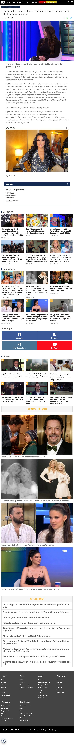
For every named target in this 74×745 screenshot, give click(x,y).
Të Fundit (16, 7)
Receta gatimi (61, 692)
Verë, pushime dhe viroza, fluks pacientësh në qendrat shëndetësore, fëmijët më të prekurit (60, 319)
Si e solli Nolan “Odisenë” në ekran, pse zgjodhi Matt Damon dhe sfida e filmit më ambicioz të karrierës (11, 259)
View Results (15, 200)
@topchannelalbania (19, 348)
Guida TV (3, 721)
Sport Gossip (42, 697)
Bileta (21, 708)
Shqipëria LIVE (5, 711)
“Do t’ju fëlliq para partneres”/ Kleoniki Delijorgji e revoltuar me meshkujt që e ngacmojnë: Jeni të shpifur (37, 319)
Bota (22, 676)
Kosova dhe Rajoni (25, 685)
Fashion (59, 685)
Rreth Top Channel (25, 706)
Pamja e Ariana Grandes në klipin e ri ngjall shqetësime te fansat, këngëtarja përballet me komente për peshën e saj (37, 259)
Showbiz (59, 680)
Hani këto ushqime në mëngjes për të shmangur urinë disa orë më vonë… (35, 232)
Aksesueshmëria (25, 720)
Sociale (3, 690)
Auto (21, 690)
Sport (19, 2)
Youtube (42, 2)
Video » (6, 356)
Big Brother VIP (5, 706)
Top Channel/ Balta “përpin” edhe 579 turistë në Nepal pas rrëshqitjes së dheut (37, 376)
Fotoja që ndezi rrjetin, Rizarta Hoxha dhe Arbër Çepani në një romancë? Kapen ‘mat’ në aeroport (12, 319)
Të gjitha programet (7, 718)
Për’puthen (4, 708)
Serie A (40, 692)
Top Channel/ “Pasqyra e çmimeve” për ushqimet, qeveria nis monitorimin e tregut (35, 400)
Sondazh (9, 184)
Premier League (42, 687)
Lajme (8, 2)
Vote (9, 200)
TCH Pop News (54, 338)
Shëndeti (59, 687)
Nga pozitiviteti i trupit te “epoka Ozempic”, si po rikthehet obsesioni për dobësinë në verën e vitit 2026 (12, 233)
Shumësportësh (43, 695)
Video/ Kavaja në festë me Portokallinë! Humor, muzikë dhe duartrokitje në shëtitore (60, 232)
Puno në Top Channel (26, 713)
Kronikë (3, 682)
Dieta (58, 690)
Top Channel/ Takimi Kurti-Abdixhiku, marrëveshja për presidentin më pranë (11, 376)
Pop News (26, 2)
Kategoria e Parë (43, 685)
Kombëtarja (41, 680)
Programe (34, 2)
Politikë (3, 680)
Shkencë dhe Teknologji (26, 687)
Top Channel (19, 338)
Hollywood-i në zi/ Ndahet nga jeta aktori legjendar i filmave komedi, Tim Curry (61, 290)
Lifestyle (4, 7)
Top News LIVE (51, 2)
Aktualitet (4, 685)
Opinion (22, 680)
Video (13, 2)
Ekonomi (3, 687)
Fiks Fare (3, 713)
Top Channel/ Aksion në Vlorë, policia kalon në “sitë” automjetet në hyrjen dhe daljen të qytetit (61, 400)
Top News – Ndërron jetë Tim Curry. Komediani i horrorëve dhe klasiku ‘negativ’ (12, 399)
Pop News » (9, 269)
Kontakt (22, 711)
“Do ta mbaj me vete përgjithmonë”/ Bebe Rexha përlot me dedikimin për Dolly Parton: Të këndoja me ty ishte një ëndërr (37, 292)
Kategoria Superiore (44, 682)
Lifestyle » (8, 211)
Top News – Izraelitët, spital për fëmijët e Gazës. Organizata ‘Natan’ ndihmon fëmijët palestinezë (60, 377)
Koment (22, 682)
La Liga (40, 690)
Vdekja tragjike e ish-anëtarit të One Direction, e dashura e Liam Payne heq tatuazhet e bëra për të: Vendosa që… (61, 259)
